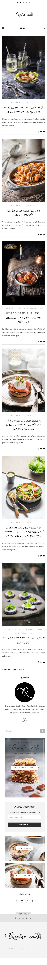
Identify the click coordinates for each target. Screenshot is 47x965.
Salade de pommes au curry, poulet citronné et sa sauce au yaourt (23, 532)
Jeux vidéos (10, 308)
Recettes (31, 103)
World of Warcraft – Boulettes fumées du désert (23, 317)
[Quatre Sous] (23, 14)
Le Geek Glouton (25, 308)
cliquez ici (35, 712)
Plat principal (18, 103)
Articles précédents (14, 670)
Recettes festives (23, 630)
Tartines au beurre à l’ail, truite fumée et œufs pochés (23, 424)
